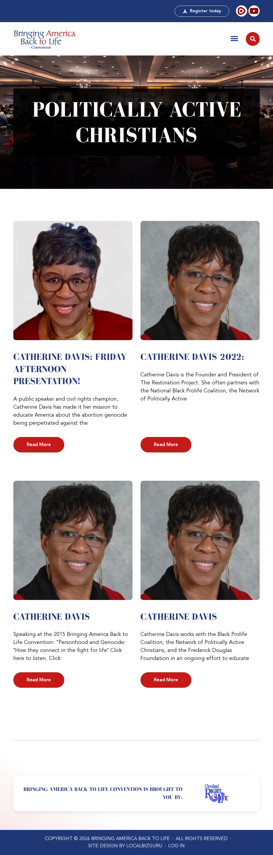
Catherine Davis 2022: (192, 357)
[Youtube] (254, 11)
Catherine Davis (51, 616)
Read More (39, 444)
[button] (234, 39)
